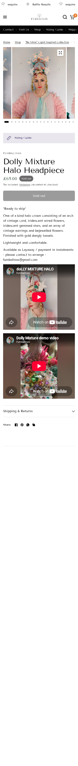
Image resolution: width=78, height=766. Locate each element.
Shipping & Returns (18, 411)
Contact (8, 29)
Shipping (24, 184)
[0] (71, 17)
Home (6, 42)
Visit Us (24, 29)
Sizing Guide (54, 29)
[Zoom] (60, 53)
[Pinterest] (22, 424)
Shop (37, 29)
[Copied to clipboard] (33, 424)
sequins (66, 4)
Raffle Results (37, 4)
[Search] (64, 17)
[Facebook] (16, 424)
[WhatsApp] (27, 424)
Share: (7, 425)
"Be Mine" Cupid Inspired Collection (47, 42)
